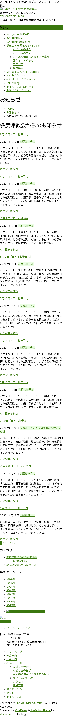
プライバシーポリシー (19, 628)
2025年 (11, 583)
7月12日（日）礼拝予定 (14, 382)
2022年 (11, 594)
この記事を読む (9, 169)
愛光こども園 (14, 663)
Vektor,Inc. (6, 714)
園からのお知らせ (23, 60)
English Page (13, 696)
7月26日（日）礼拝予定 (14, 298)
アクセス (18, 64)
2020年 (11, 601)
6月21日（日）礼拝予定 (14, 508)
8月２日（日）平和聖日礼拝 (16, 256)
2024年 (11, 586)
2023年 (11, 590)
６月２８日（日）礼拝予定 (15, 466)
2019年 (11, 605)
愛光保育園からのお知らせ (21, 565)
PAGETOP (5, 621)
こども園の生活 (22, 53)
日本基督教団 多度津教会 (29, 703)
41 (11, 543)
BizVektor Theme (40, 710)
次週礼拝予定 (27, 141)
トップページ (14, 652)
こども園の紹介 (22, 49)
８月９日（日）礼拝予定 (14, 218)
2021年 (11, 598)
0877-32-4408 (14, 16)
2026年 (11, 579)
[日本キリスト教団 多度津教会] (18, 9)
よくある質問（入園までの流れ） (32, 57)
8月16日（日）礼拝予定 (14, 176)
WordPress (21, 710)
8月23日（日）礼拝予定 (14, 134)
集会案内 (11, 659)
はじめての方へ (15, 689)
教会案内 (11, 655)
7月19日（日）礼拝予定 (14, 340)
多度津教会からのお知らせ (21, 557)
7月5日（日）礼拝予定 (13, 420)
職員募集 (18, 68)
